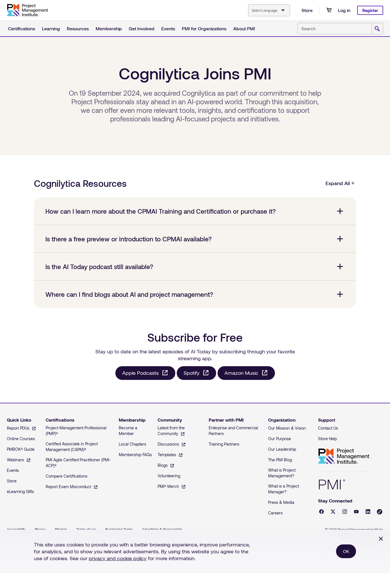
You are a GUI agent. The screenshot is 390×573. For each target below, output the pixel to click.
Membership (109, 28)
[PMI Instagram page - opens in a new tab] (344, 511)
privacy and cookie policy (117, 558)
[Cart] (328, 10)
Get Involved (141, 28)
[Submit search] (377, 29)
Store (307, 10)
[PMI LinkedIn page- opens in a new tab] (367, 511)
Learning (51, 28)
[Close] (380, 538)
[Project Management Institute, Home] (27, 10)
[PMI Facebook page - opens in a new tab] (321, 511)
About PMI (244, 28)
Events (168, 28)
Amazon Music (241, 373)
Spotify (192, 373)
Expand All (337, 183)
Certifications (21, 28)
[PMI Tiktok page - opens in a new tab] (379, 511)
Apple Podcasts (140, 373)
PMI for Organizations (204, 28)
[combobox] (269, 10)
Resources (78, 28)
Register (370, 10)
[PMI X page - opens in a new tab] (333, 511)
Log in (344, 10)
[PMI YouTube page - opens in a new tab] (356, 511)
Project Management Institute (343, 456)
